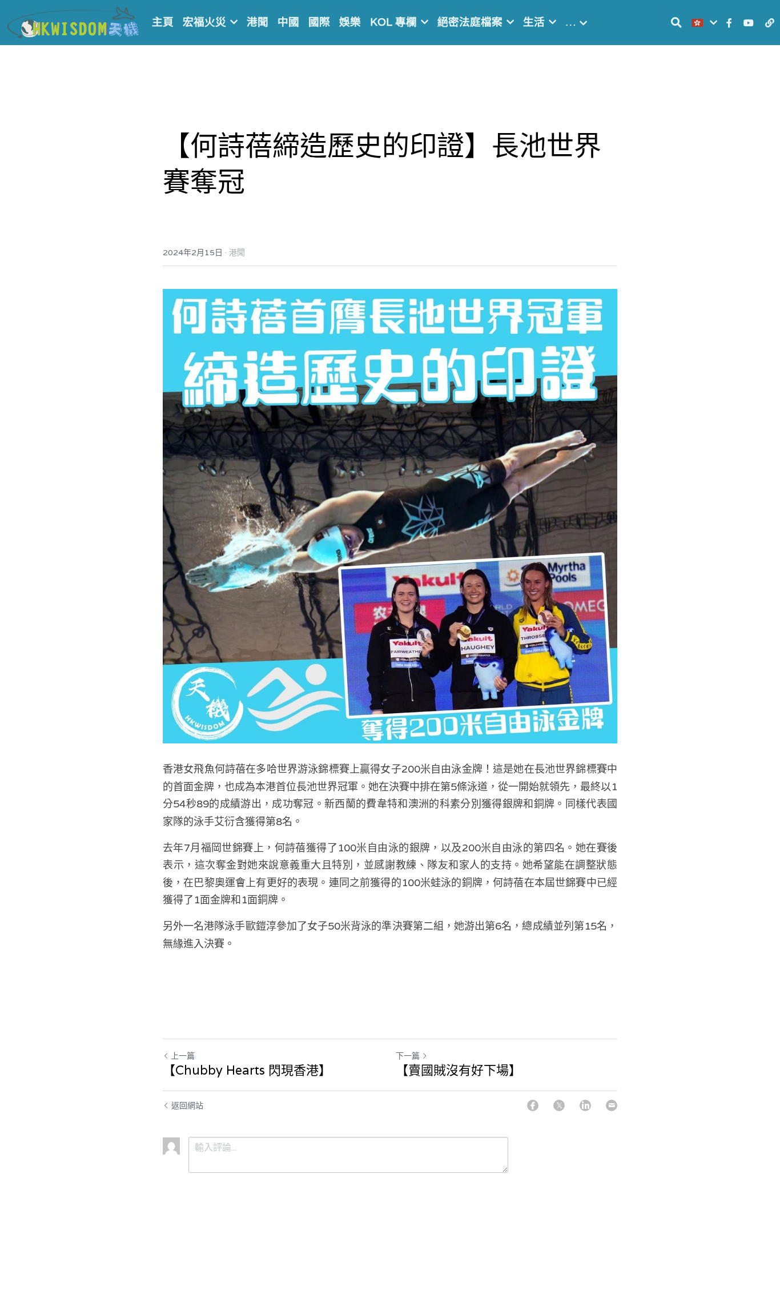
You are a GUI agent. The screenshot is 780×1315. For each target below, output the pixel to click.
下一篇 (408, 1056)
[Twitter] (559, 1105)
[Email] (611, 1105)
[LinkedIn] (585, 1105)
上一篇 (183, 1056)
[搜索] (676, 22)
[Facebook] (532, 1105)
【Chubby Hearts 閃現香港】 (247, 1070)
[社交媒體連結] (729, 22)
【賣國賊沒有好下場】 (458, 1070)
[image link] (74, 21)
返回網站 (187, 1105)
